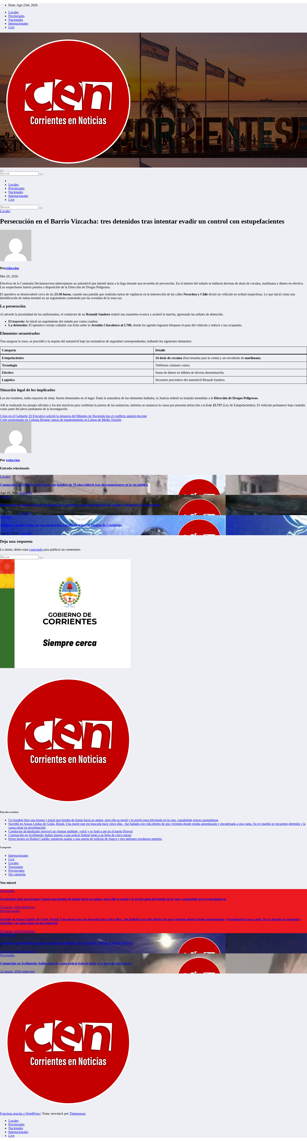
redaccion (12, 268)
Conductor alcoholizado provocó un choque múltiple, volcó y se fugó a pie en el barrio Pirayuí (70, 831)
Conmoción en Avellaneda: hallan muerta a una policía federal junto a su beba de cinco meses (69, 835)
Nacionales (15, 20)
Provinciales (16, 16)
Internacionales (18, 23)
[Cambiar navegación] (1, 170)
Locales (13, 12)
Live (11, 27)
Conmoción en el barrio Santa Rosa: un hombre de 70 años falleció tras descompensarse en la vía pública (74, 485)
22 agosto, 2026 (11, 907)
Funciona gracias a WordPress (20, 1113)
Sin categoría (16, 874)
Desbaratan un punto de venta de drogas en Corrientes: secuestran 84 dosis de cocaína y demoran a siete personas (80, 505)
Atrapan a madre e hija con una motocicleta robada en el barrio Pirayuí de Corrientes (61, 525)
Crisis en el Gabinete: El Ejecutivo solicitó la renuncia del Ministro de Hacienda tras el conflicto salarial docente (73, 416)
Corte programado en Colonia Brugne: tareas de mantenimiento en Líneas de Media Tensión (60, 420)
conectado (36, 549)
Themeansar (77, 1113)
